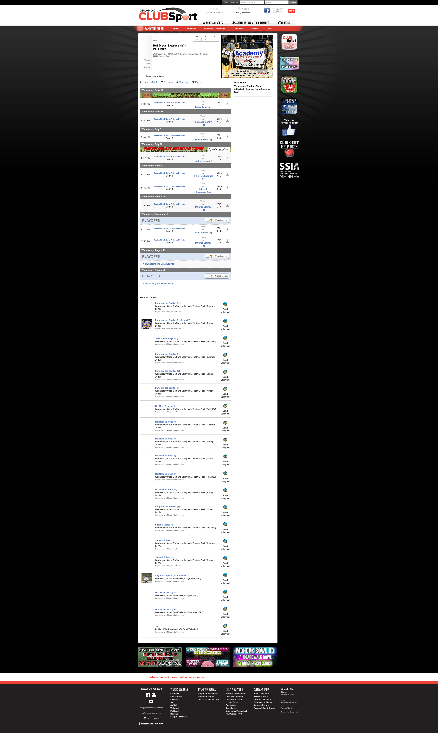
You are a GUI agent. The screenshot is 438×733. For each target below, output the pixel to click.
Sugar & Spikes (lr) (164, 540)
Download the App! (234, 696)
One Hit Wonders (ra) (165, 609)
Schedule (168, 82)
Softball (173, 705)
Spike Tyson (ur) (203, 161)
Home (176, 29)
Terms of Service (287, 708)
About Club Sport (261, 693)
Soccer (173, 702)
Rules (269, 29)
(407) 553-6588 (243, 12)
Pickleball (174, 711)
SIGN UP (291, 11)
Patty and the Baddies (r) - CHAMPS (172, 320)
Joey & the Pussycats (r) (167, 338)
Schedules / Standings (215, 29)
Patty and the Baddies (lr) (167, 371)
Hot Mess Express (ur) (166, 422)
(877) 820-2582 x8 (153, 713)
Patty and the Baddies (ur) (168, 303)
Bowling (174, 714)
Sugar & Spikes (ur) (164, 525)
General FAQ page (234, 699)
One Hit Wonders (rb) (165, 592)
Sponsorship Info (261, 705)
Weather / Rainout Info (236, 693)
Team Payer (231, 708)
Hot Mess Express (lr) (165, 406)
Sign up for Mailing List (236, 711)
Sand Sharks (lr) (203, 139)
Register (191, 29)
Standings (184, 82)
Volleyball (174, 708)
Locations (238, 29)
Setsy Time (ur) (203, 107)
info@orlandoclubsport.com (151, 708)
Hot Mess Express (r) (165, 456)
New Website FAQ (234, 714)
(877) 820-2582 (214, 12)
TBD (157, 626)
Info (156, 82)
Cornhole (174, 693)
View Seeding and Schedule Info (158, 264)
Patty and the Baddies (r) (167, 354)
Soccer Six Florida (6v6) (208, 699)
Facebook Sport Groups (264, 708)
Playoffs (199, 82)
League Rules (232, 702)
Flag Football (176, 696)
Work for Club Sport (263, 699)
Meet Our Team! (261, 696)
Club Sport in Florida (263, 702)
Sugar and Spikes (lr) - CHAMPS (170, 575)
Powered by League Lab (289, 712)
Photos (255, 29)
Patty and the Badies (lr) (167, 388)
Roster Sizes (231, 705)
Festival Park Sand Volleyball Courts (169, 103)
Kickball (174, 699)
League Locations (178, 717)
